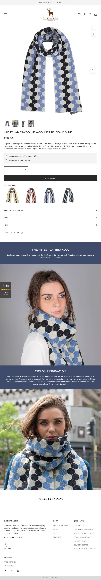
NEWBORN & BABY (60, 526)
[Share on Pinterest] (18, 233)
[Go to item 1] (7, 123)
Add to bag (50, 178)
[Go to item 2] (15, 123)
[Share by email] (22, 233)
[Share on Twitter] (15, 233)
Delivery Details (81, 545)
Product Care (10, 562)
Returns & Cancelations (84, 533)
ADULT (55, 529)
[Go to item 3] (23, 123)
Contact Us (79, 526)
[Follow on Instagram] (18, 570)
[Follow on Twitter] (11, 570)
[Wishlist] (79, 14)
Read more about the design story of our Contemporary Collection (63, 382)
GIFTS (55, 533)
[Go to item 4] (31, 123)
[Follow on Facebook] (5, 570)
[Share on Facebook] (11, 233)
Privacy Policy (80, 541)
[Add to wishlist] (93, 27)
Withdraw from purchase (85, 549)
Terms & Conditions (82, 537)
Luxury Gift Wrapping (83, 529)
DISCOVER (57, 537)
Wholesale (9, 566)
